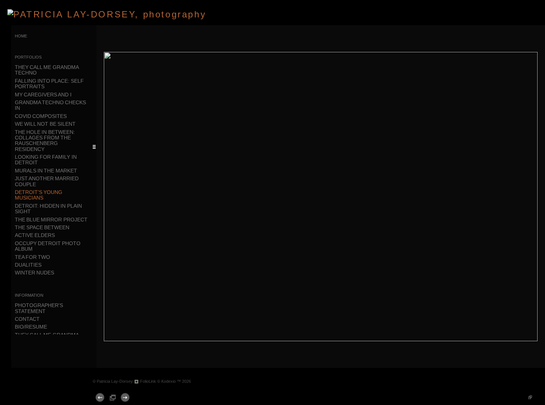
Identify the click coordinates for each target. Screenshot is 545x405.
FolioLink (148, 381)
